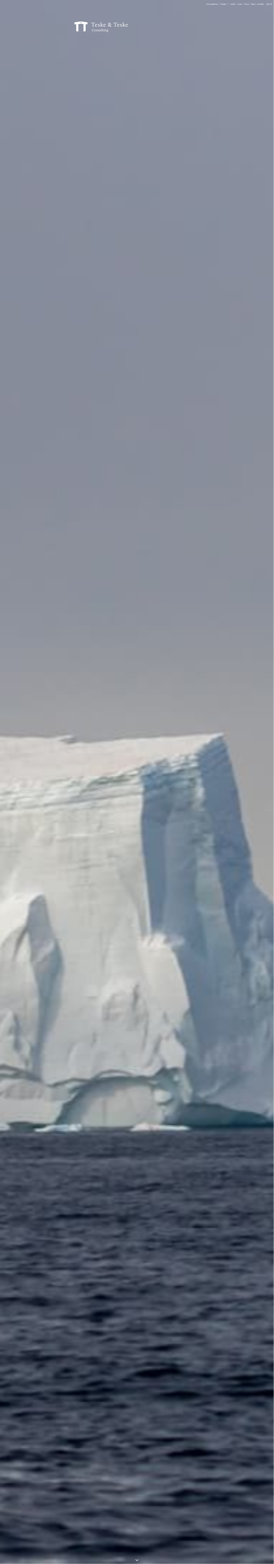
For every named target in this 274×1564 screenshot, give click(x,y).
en (271, 4)
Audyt (233, 4)
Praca (246, 4)
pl (268, 4)
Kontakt (260, 4)
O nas (240, 4)
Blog (253, 4)
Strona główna (212, 4)
